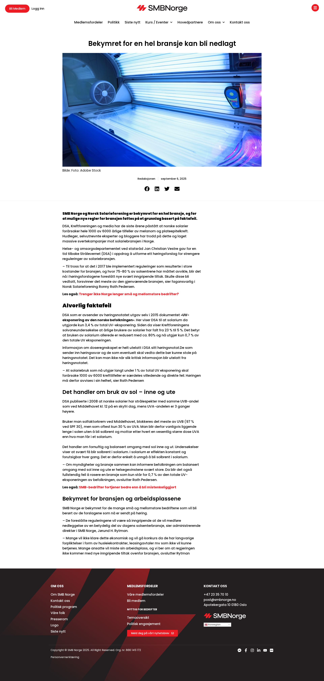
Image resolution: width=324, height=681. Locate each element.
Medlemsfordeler (88, 22)
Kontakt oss (240, 22)
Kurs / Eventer (156, 22)
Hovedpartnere (190, 22)
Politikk (114, 22)
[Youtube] (265, 650)
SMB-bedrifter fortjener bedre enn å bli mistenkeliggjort (127, 487)
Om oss (214, 22)
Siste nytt (132, 22)
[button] (147, 189)
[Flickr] (271, 650)
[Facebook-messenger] (239, 650)
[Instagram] (252, 650)
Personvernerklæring (65, 657)
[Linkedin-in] (259, 650)
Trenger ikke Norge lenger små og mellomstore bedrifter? (129, 294)
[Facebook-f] (246, 650)
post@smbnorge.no (220, 599)
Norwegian (213, 624)
